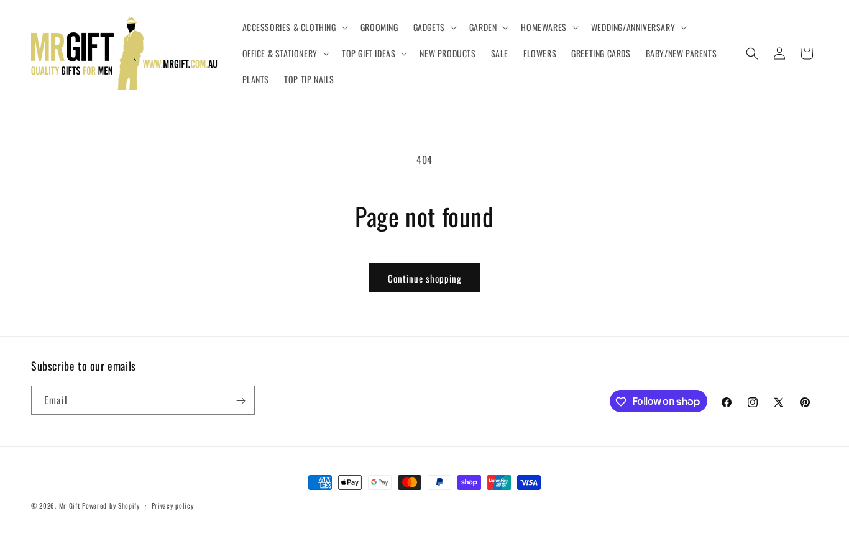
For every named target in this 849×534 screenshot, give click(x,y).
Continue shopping (425, 278)
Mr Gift (69, 505)
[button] (294, 27)
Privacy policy (173, 505)
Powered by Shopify (111, 505)
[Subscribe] (240, 400)
